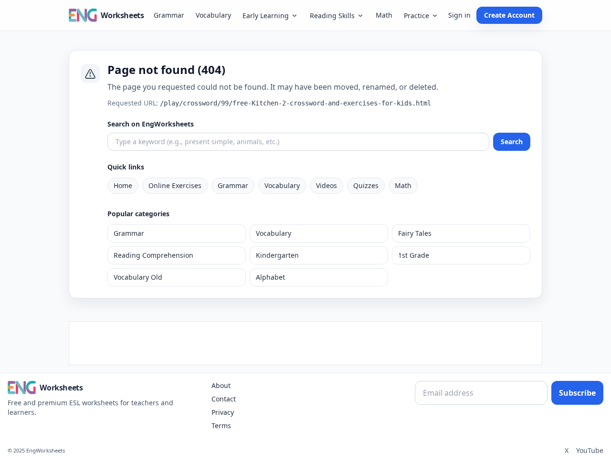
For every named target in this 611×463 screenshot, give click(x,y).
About (221, 385)
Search (512, 141)
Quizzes (366, 185)
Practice (416, 15)
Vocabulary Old (138, 277)
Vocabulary (213, 15)
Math (384, 15)
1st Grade (413, 255)
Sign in (459, 15)
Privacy (222, 412)
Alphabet (270, 277)
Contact (223, 398)
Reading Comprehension (153, 255)
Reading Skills (332, 15)
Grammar (169, 15)
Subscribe (577, 393)
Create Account (509, 15)
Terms (221, 425)
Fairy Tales (415, 233)
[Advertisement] (305, 343)
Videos (326, 185)
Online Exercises (174, 185)
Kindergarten (277, 255)
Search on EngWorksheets (150, 123)
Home (123, 185)
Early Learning (265, 15)
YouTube (589, 450)
